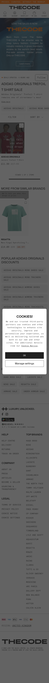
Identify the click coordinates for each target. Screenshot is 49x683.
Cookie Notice (29, 346)
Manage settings (24, 363)
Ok (24, 355)
